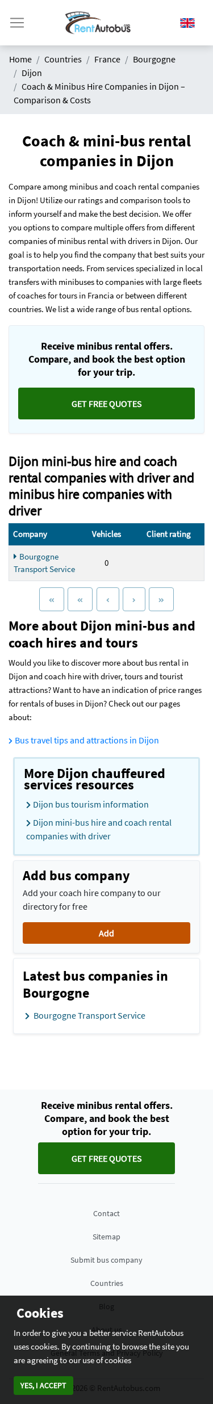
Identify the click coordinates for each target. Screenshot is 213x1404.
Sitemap (106, 1236)
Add (106, 933)
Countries (106, 1283)
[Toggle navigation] (17, 22)
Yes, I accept (43, 1385)
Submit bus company (106, 1260)
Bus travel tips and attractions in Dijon (87, 740)
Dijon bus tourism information (91, 804)
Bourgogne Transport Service (44, 563)
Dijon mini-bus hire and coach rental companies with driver (99, 829)
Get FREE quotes (107, 403)
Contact (106, 1213)
